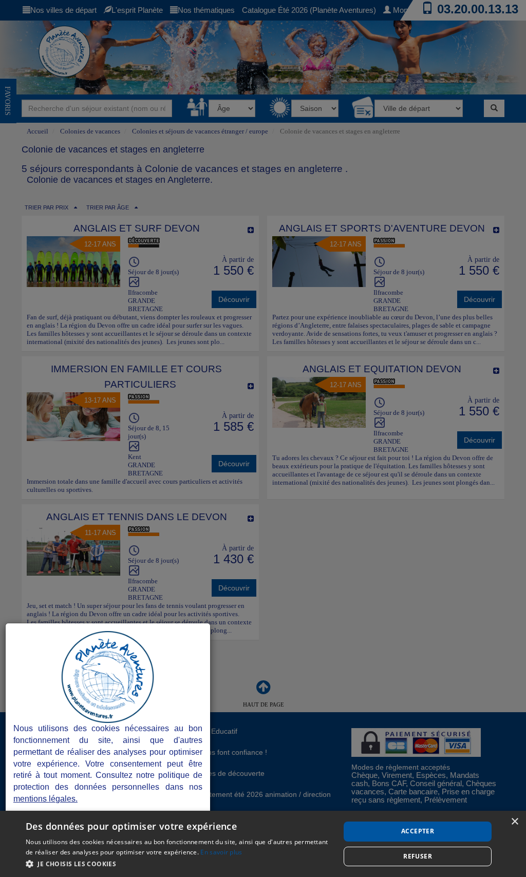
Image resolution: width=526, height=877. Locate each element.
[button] (178, 863)
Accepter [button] (417, 831)
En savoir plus (221, 852)
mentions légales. (45, 798)
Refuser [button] (417, 856)
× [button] (514, 822)
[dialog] (263, 844)
